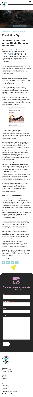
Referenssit (5, 378)
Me (3, 381)
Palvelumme (5, 376)
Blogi (3, 383)
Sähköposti (9, 301)
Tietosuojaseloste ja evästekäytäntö (11, 386)
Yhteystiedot (5, 385)
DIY (3, 380)
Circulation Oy (11, 53)
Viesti (4, 315)
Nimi (7, 294)
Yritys (4, 308)
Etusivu (4, 375)
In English (4, 388)
